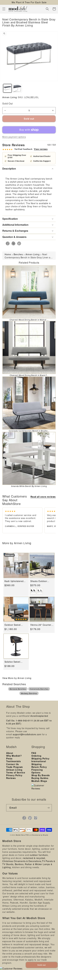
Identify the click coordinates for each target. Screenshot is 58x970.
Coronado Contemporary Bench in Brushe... (29, 430)
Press (9, 758)
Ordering (36, 755)
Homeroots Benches (39, 689)
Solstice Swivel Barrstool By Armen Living (14, 662)
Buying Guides (39, 778)
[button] (3, 9)
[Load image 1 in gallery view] (7, 88)
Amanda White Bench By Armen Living (29, 486)
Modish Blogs (39, 781)
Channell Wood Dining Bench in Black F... (29, 375)
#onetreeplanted (39, 715)
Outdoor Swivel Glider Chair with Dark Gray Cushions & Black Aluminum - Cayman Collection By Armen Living (15, 625)
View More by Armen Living (16, 678)
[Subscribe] (48, 807)
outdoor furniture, (39, 854)
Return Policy (39, 767)
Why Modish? (14, 755)
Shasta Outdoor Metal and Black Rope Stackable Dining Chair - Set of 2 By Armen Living (41, 581)
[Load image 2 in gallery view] (17, 88)
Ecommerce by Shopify (40, 835)
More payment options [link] (14, 136)
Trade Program (14, 767)
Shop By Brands (40, 775)
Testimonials (13, 761)
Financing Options (37, 771)
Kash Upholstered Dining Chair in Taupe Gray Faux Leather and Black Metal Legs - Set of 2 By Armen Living (16, 581)
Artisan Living (14, 769)
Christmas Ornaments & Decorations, (22, 861)
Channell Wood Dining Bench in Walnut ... (29, 319)
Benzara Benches (18, 689)
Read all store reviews (43, 496)
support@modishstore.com (27, 734)
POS (27, 835)
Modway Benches (29, 693)
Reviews (11, 778)
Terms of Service (15, 772)
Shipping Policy (40, 758)
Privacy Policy (14, 775)
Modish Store (20, 835)
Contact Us (12, 764)
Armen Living (9, 97)
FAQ (33, 753)
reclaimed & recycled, (34, 858)
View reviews (40, 149)
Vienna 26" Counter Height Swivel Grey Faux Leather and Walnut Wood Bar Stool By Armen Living (40, 625)
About (9, 753)
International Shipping (38, 762)
